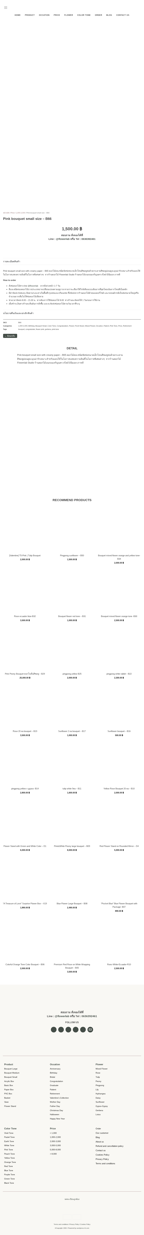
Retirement (127, 326)
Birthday (31, 326)
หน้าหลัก (6, 213)
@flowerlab (63, 239)
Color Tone (84, 15)
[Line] (139, 6)
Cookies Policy (85, 1224)
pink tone (55, 329)
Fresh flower (79, 326)
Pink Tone (113, 326)
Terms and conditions (61, 1224)
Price (57, 15)
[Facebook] (131, 6)
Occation (44, 15)
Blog (109, 15)
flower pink (40, 329)
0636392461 (88, 239)
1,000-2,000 (20, 213)
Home (18, 15)
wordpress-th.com (83, 1228)
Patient (106, 326)
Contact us (122, 15)
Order (98, 15)
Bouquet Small (41, 326)
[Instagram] (135, 6)
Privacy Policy (74, 1224)
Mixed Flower (90, 326)
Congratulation (62, 326)
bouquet (21, 329)
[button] (6, 8)
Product (30, 15)
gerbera (48, 329)
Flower (68, 15)
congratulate (30, 329)
